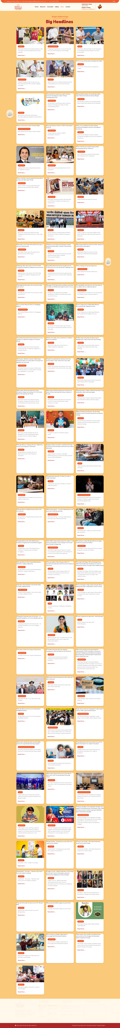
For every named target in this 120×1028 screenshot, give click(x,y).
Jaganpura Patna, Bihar (12, 1)
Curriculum (50, 6)
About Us (42, 6)
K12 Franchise (87, 1025)
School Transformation (98, 1025)
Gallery (57, 6)
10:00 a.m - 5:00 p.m (71, 1015)
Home (36, 6)
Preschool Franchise (77, 1025)
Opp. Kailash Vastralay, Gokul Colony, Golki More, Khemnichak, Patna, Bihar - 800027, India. (72, 1007)
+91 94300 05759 (54, 1)
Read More (21, 55)
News (62, 6)
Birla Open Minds (21, 1025)
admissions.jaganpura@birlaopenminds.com (34, 1)
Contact (68, 6)
